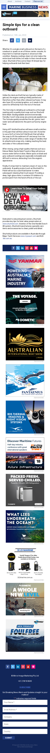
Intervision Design (27, 747)
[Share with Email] (24, 40)
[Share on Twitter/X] (18, 40)
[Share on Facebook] (12, 40)
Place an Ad (38, 1)
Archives (18, 1)
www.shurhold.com (10, 224)
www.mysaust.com (28, 236)
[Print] (30, 40)
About (10, 1)
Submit (8, 738)
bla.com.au (7, 238)
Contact (28, 1)
